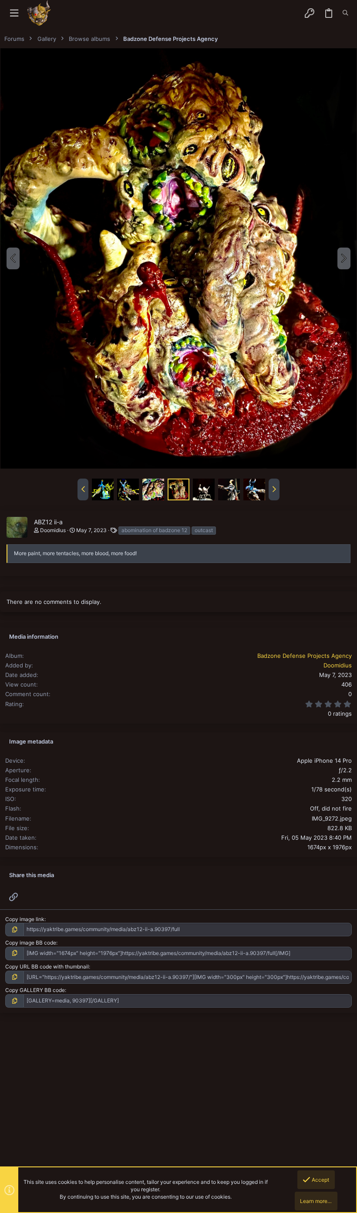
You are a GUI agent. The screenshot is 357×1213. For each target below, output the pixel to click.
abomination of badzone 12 (154, 530)
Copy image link (24, 919)
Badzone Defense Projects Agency (304, 655)
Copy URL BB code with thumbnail (47, 966)
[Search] (345, 13)
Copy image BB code (30, 942)
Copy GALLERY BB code (35, 990)
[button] (14, 13)
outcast (204, 530)
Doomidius (53, 530)
